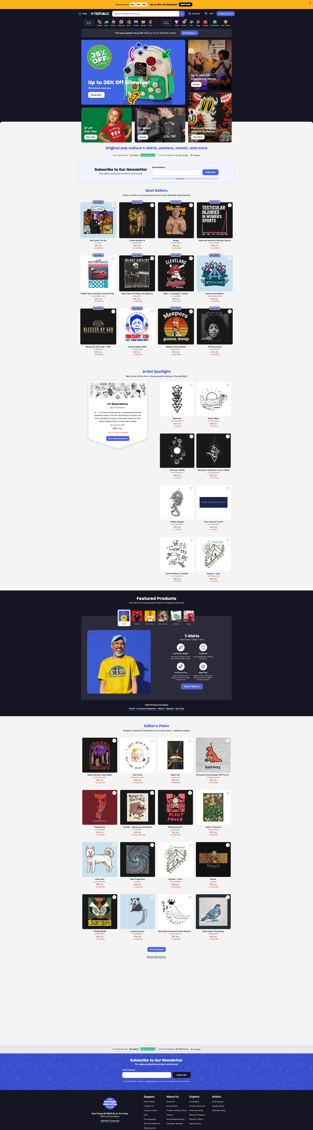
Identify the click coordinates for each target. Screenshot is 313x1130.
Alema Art (85, 109)
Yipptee (138, 109)
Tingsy (90, 631)
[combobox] (145, 13)
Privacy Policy (180, 178)
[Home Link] (100, 13)
